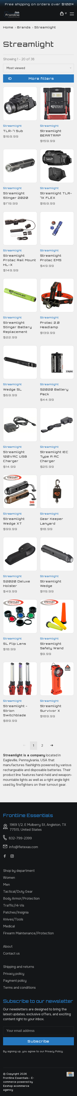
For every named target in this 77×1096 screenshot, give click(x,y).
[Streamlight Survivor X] (57, 679)
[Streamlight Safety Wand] (57, 617)
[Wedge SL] (20, 363)
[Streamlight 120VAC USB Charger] (20, 425)
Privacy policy (13, 974)
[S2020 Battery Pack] (57, 363)
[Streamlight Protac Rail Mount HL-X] (20, 229)
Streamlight (45, 27)
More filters (41, 78)
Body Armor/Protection (21, 898)
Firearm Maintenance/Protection (28, 933)
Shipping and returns (18, 967)
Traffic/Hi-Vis (13, 905)
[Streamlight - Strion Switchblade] (20, 679)
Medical (9, 926)
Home (8, 27)
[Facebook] (4, 856)
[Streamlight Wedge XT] (20, 492)
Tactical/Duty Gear (18, 891)
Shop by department (19, 871)
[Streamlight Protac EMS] (57, 229)
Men (6, 884)
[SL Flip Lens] (20, 617)
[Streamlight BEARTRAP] (57, 104)
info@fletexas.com (23, 847)
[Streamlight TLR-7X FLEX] (57, 166)
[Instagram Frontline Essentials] (12, 856)
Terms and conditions (19, 987)
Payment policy (14, 980)
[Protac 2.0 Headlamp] (57, 296)
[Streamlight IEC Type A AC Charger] (57, 425)
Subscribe (38, 1041)
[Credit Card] (70, 1075)
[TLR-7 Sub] (20, 104)
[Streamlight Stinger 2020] (20, 166)
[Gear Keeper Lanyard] (57, 492)
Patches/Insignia (16, 912)
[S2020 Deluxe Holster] (20, 554)
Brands (24, 27)
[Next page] (51, 745)
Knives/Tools (13, 919)
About (8, 946)
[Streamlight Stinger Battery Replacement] (20, 296)
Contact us (11, 953)
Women (9, 877)
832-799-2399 (20, 838)
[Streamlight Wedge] (57, 554)
